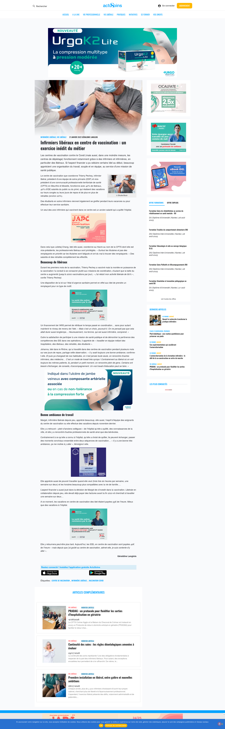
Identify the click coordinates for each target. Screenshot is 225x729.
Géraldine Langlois (90, 137)
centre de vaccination (61, 580)
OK (101, 725)
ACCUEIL (65, 14)
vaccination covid (96, 580)
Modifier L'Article (87, 607)
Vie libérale (108, 14)
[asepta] (88, 475)
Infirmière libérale (79, 580)
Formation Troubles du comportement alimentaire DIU (168, 229)
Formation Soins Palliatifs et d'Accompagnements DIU (168, 264)
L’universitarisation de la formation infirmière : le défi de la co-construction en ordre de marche (167, 357)
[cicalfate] (168, 111)
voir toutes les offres (168, 299)
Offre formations (156, 202)
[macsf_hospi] (88, 319)
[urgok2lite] (88, 409)
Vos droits (158, 14)
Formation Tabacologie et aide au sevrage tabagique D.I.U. (168, 247)
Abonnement (184, 5)
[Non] (222, 724)
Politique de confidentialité (116, 725)
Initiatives (133, 14)
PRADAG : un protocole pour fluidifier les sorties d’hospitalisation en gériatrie (95, 613)
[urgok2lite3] (112, 76)
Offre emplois (172, 202)
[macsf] (168, 151)
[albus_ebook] (168, 190)
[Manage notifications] (219, 724)
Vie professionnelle (91, 14)
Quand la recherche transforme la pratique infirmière (174, 320)
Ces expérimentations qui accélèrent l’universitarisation (163, 346)
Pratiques (121, 14)
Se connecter (168, 5)
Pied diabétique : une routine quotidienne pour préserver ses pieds (167, 335)
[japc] (88, 241)
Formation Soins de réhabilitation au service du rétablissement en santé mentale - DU (166, 212)
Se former (145, 14)
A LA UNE (75, 14)
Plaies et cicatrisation (156, 331)
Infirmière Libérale (48, 137)
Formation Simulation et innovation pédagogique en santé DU (167, 282)
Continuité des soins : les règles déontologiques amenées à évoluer (101, 646)
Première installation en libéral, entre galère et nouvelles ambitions (100, 679)
